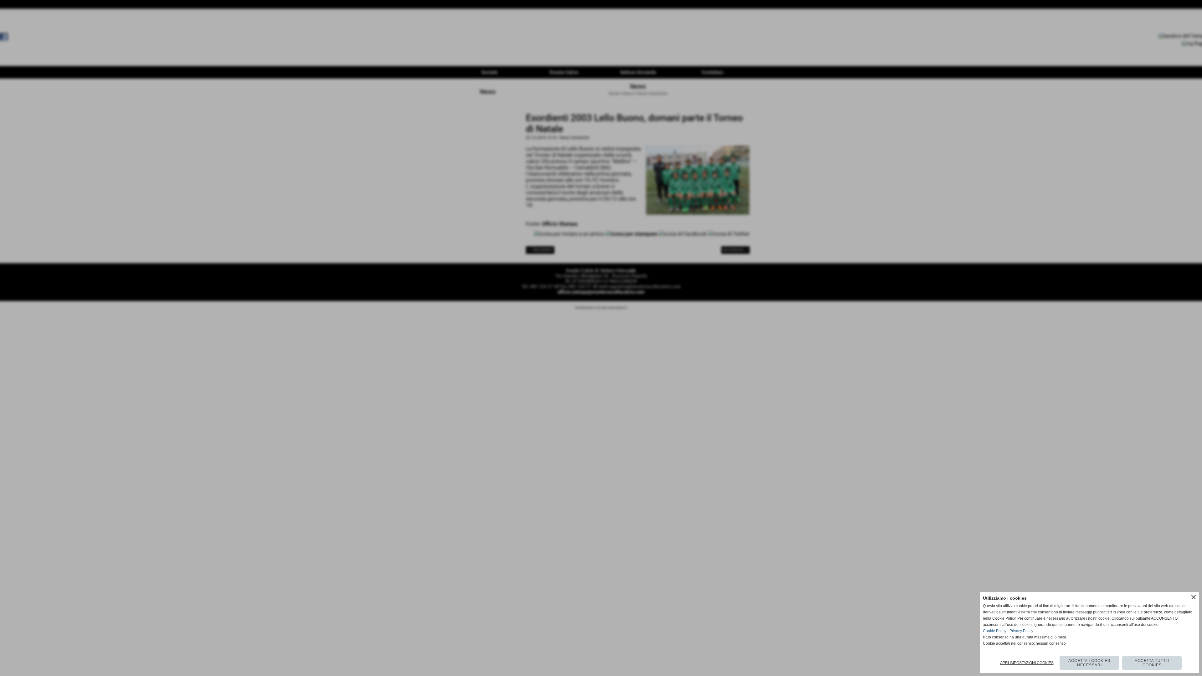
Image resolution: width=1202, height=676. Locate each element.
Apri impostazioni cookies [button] (1027, 663)
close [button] (1193, 597)
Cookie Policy (994, 631)
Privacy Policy (1021, 631)
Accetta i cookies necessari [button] (1089, 662)
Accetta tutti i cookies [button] (1152, 662)
